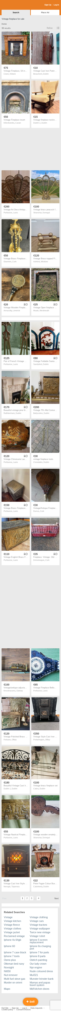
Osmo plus (10, 960)
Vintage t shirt (37, 936)
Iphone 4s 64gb (12, 940)
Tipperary (15, 887)
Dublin (46, 74)
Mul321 (34, 975)
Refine (50, 28)
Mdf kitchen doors (39, 989)
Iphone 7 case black (15, 952)
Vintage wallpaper (40, 928)
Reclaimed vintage (14, 936)
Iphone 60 (9, 946)
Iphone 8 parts (38, 956)
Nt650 (7, 971)
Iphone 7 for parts (39, 952)
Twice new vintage (40, 932)
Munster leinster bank (41, 978)
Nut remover (11, 975)
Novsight (9, 967)
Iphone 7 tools (12, 956)
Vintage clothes (12, 928)
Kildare (13, 74)
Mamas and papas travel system (40, 983)
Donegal (46, 213)
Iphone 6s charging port (40, 947)
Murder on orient (13, 982)
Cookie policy (7, 1010)
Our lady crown (38, 963)
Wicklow (44, 262)
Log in (24, 1008)
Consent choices (23, 1010)
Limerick (16, 311)
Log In (56, 5)
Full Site (5, 1008)
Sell (32, 1001)
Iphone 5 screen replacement (39, 941)
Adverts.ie (14, 5)
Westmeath (44, 311)
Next (56, 898)
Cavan (18, 123)
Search (16, 12)
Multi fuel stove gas (14, 978)
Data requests (36, 1008)
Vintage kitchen (12, 921)
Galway (19, 691)
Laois (15, 213)
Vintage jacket (12, 932)
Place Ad (45, 12)
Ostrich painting (38, 960)
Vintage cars (37, 921)
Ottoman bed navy (14, 963)
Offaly (14, 740)
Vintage (8, 917)
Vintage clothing (39, 917)
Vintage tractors (38, 924)
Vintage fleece (12, 924)
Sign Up (47, 5)
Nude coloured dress (41, 971)
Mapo (7, 989)
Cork (14, 262)
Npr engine (36, 967)
